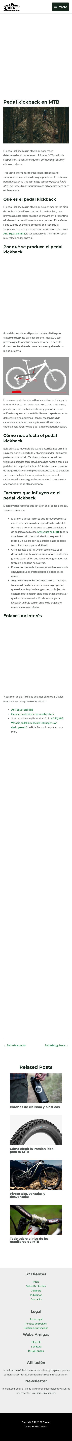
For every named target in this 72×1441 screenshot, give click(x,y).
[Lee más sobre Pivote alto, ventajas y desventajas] (36, 1174)
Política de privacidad (36, 1327)
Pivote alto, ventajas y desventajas (27, 1195)
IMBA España (36, 1350)
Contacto (36, 1299)
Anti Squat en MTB (14, 233)
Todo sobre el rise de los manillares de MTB (29, 1240)
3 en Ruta (36, 1346)
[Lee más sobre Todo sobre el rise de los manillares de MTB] (36, 1219)
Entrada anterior (15, 1045)
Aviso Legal (36, 1318)
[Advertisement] (36, 51)
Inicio (36, 1281)
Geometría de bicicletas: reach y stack (32, 713)
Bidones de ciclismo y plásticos (35, 1107)
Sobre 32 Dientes (36, 1285)
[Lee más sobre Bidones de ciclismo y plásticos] (36, 1087)
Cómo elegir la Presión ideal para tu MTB (32, 1150)
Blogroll (36, 1341)
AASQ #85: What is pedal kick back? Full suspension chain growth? (37, 723)
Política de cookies (36, 1323)
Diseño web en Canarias (36, 1426)
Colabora (36, 1290)
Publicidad (36, 1294)
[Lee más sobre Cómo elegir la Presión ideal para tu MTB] (36, 1129)
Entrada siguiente (56, 1045)
